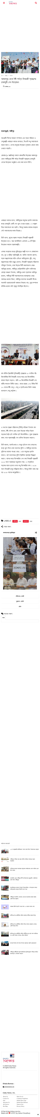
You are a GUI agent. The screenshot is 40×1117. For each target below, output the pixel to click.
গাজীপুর (6, 75)
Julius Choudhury (24, 1113)
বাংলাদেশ (11, 75)
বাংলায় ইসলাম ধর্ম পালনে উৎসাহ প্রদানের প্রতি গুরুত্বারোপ (23, 943)
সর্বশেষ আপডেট (5, 843)
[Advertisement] (20, 29)
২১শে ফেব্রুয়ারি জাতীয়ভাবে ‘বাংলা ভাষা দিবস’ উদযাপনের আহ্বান (24, 849)
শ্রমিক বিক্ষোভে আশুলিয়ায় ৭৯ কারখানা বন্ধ (15, 568)
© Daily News (9, 1066)
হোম (2, 75)
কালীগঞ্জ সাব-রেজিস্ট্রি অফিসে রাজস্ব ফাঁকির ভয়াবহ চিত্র (23, 915)
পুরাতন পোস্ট (20, 601)
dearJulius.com (12, 1111)
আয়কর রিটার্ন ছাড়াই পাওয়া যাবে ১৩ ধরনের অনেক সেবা (22, 906)
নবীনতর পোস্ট (20, 596)
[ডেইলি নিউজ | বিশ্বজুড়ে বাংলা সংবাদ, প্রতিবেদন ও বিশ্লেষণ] (13, 3)
